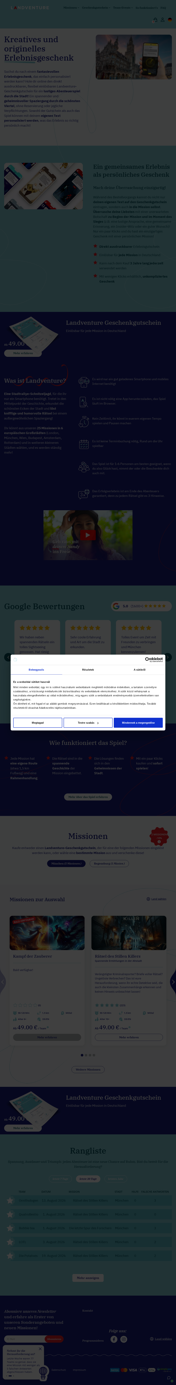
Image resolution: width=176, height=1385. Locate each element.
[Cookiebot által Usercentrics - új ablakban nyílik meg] (148, 659)
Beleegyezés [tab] (36, 669)
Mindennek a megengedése (138, 722)
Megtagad (38, 722)
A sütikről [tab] (139, 669)
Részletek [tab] (88, 669)
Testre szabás (86, 722)
